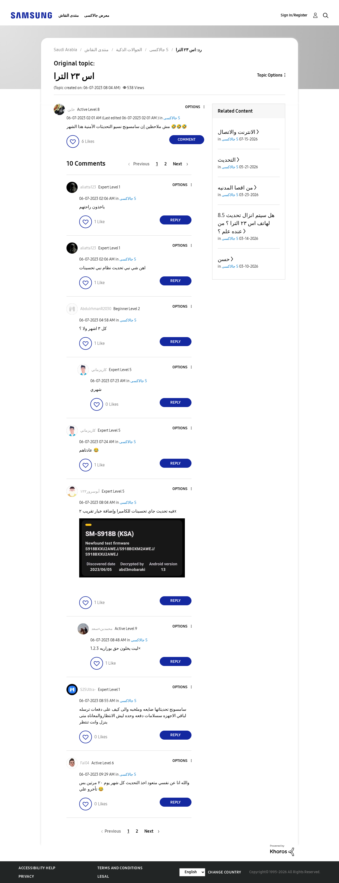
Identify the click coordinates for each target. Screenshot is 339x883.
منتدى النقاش (69, 15)
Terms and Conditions (119, 868)
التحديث (227, 160)
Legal (103, 876)
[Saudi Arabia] (31, 14)
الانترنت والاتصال (236, 132)
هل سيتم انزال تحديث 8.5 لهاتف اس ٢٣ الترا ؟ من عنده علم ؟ (246, 223)
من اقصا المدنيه (235, 187)
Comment (186, 139)
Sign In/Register (294, 15)
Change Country (224, 872)
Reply (175, 220)
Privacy (26, 876)
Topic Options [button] (269, 75)
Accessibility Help (37, 868)
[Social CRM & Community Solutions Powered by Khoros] (282, 850)
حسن (224, 259)
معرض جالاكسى (96, 15)
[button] (195, 107)
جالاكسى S (171, 118)
